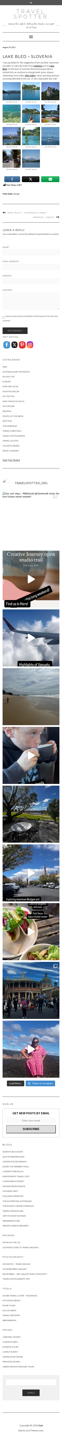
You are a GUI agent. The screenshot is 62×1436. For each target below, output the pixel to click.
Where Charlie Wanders (15, 1225)
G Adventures (10, 1342)
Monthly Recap (11, 391)
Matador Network (13, 1356)
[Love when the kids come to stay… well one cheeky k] (31, 755)
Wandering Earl (11, 1221)
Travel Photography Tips (16, 1279)
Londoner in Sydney (13, 1181)
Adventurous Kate (13, 1151)
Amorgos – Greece (43, 217)
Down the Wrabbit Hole (16, 1166)
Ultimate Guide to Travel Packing (21, 1247)
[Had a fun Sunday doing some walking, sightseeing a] (31, 872)
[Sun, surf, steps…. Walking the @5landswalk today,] (31, 520)
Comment (8, 290)
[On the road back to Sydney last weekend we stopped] (31, 1049)
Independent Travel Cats (16, 1176)
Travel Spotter (31, 14)
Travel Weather (11, 1315)
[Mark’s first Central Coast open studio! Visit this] (31, 579)
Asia (5, 366)
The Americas (10, 426)
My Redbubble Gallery (15, 1269)
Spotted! (7, 421)
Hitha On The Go (11, 1242)
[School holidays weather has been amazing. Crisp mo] (31, 814)
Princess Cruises (11, 1361)
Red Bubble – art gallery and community (25, 1274)
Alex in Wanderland (13, 1156)
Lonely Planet (10, 1351)
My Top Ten (8, 396)
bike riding (30, 75)
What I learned (11, 450)
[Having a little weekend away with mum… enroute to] (31, 931)
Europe (16, 194)
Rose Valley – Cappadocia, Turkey (27, 213)
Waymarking (9, 1320)
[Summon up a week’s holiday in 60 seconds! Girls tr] (31, 637)
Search (31, 1393)
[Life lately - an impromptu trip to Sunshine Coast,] (31, 696)
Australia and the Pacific (16, 371)
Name (6, 247)
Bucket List (9, 376)
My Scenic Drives (11, 1300)
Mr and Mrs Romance (14, 1186)
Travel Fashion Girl (13, 1211)
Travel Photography (14, 436)
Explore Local (10, 386)
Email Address (11, 261)
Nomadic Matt (10, 1191)
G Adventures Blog (13, 1171)
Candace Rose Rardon (15, 1161)
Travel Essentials (12, 431)
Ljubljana (38, 65)
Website (7, 276)
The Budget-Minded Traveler (18, 1206)
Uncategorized (11, 445)
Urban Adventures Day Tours (18, 1366)
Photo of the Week (13, 416)
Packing (7, 411)
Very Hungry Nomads (14, 1215)
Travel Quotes (10, 440)
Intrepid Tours (10, 1347)
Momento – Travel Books (16, 1264)
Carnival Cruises (11, 1337)
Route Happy (9, 1310)
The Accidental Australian (17, 1201)
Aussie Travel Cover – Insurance (20, 1295)
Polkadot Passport (13, 1196)
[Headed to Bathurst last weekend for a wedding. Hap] (31, 990)
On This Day (9, 406)
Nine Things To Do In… (14, 401)
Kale (41, 1425)
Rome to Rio (9, 1305)
